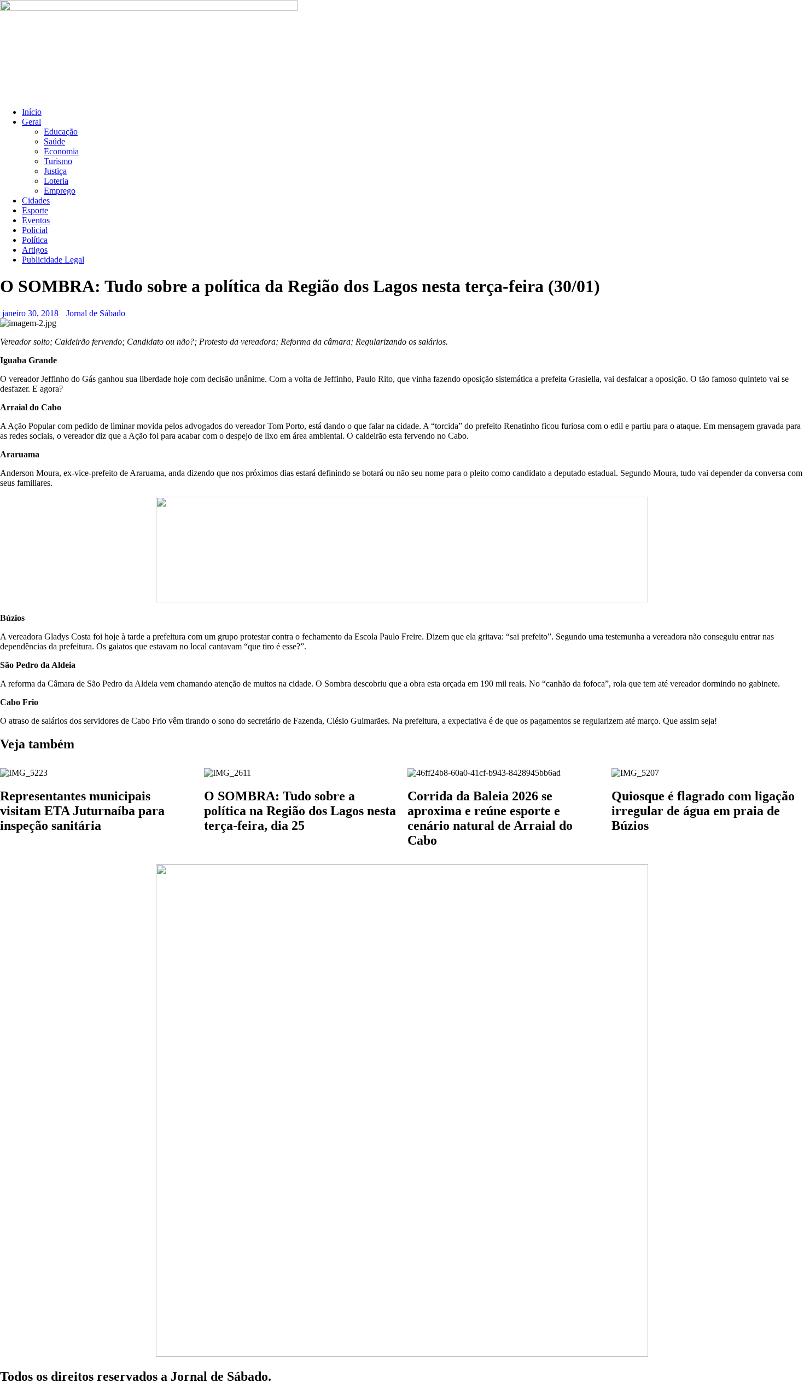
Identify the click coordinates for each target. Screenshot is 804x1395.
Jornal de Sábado (95, 313)
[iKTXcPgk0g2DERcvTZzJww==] (402, 599)
